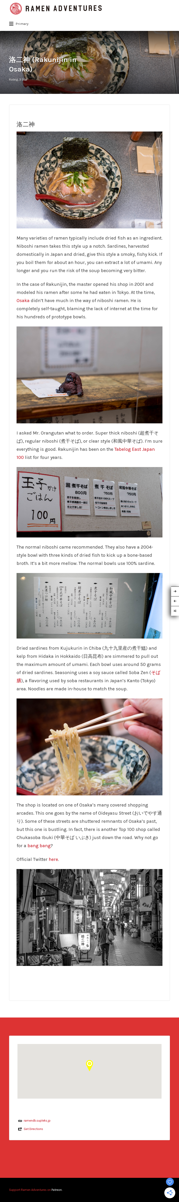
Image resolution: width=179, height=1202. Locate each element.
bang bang (39, 845)
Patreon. (57, 1190)
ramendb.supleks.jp (37, 1120)
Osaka (23, 300)
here (53, 859)
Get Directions (33, 1129)
